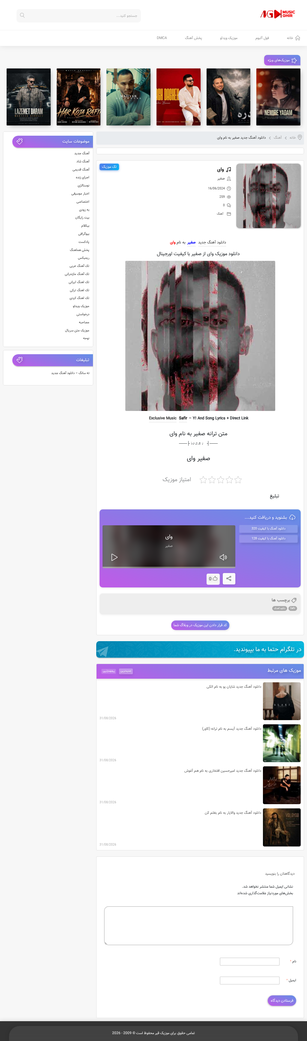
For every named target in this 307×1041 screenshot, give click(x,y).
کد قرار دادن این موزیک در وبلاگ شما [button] (200, 625)
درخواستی (82, 314)
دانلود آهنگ (279, 608)
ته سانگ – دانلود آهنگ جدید (70, 373)
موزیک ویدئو (228, 38)
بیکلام (85, 225)
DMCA (162, 38)
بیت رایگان (82, 217)
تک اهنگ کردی (79, 298)
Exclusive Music (163, 418)
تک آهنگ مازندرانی (77, 274)
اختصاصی (82, 201)
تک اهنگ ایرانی (79, 282)
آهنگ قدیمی (81, 169)
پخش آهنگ (193, 38)
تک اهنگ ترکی (79, 290)
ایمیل (291, 980)
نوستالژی (83, 185)
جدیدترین (126, 671)
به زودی (84, 210)
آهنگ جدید (81, 153)
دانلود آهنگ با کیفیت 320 (268, 528)
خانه (290, 38)
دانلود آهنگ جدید (212, 243)
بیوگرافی (83, 234)
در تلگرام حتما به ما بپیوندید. (268, 649)
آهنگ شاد (82, 161)
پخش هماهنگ (79, 250)
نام (293, 961)
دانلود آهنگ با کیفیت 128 (268, 538)
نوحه (86, 338)
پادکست (84, 242)
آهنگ (278, 137)
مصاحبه (84, 322)
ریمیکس (83, 258)
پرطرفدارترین (109, 671)
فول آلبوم (262, 38)
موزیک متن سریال (77, 330)
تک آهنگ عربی (79, 266)
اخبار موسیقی (80, 193)
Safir (183, 418)
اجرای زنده (82, 177)
